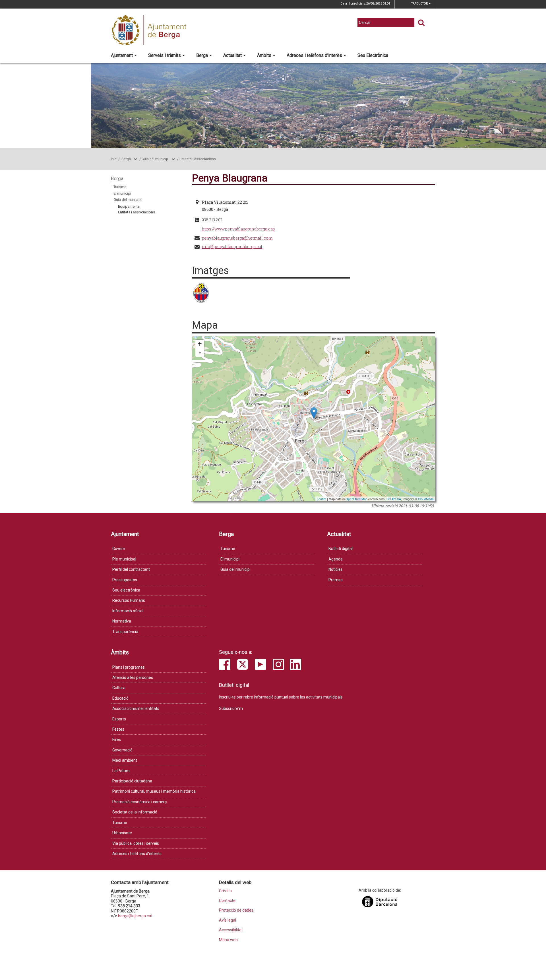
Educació (120, 698)
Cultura (118, 687)
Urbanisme (122, 833)
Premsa (335, 580)
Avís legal (227, 920)
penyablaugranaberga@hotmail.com (237, 238)
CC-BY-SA (393, 498)
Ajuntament (122, 55)
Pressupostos (124, 580)
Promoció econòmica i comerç (139, 802)
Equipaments (129, 206)
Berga (202, 55)
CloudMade (426, 498)
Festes (118, 729)
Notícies (335, 569)
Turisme (119, 187)
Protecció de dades (236, 910)
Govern (118, 548)
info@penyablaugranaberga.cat (232, 246)
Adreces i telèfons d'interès (314, 55)
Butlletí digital (340, 548)
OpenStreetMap (356, 498)
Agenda (335, 559)
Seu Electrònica (372, 55)
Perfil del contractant (131, 569)
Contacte (227, 901)
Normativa (121, 621)
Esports (119, 719)
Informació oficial (127, 611)
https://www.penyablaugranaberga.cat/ (238, 229)
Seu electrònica (126, 590)
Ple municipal (124, 559)
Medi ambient (124, 760)
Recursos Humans (128, 600)
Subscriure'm (231, 708)
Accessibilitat (231, 930)
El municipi (122, 193)
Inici (114, 159)
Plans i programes (128, 667)
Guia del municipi (155, 159)
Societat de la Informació (134, 812)
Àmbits (264, 55)
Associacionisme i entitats (135, 708)
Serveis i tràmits (164, 55)
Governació (122, 750)
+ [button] (200, 343)
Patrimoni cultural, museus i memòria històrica (154, 791)
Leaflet (321, 498)
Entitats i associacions (197, 159)
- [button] (200, 353)
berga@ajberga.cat (135, 916)
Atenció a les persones (132, 677)
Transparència (125, 631)
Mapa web (228, 940)
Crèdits (225, 891)
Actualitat (232, 55)
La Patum (121, 770)
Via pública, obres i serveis (135, 843)
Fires (116, 739)
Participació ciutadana (132, 781)
